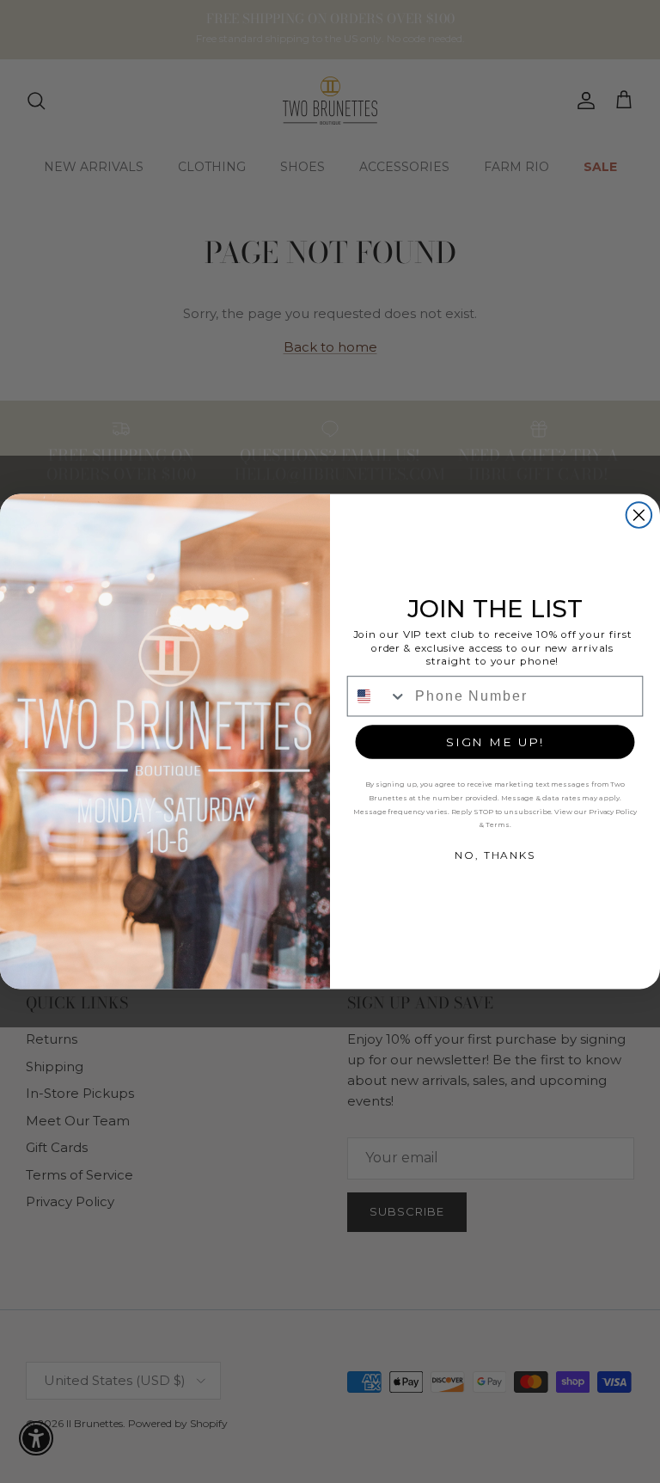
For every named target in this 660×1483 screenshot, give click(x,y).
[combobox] (377, 696)
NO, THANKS (495, 855)
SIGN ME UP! (495, 742)
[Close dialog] (639, 515)
